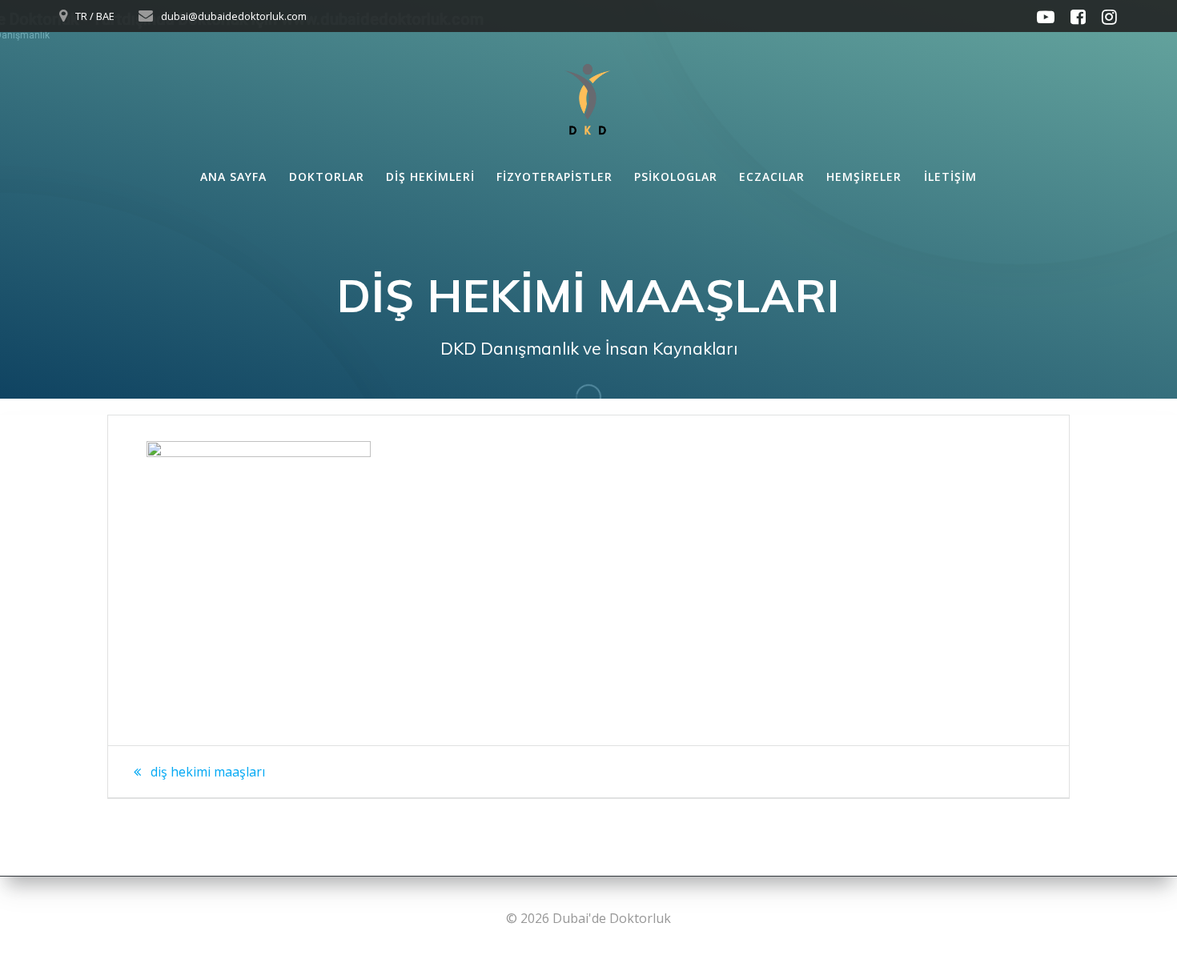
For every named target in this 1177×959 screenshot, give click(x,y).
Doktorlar (326, 176)
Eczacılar (772, 176)
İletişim (950, 176)
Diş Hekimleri (430, 176)
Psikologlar (675, 176)
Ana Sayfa (233, 176)
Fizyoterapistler (554, 176)
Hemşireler (864, 176)
